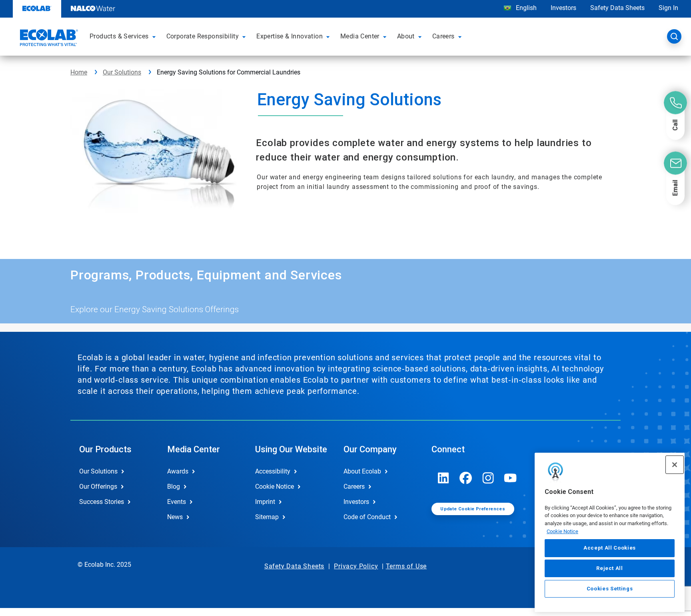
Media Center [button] (359, 36)
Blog (173, 486)
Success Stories (101, 502)
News (175, 517)
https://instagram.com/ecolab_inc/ (488, 478)
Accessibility (272, 471)
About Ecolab (362, 471)
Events (176, 502)
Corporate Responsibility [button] (202, 36)
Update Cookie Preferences (472, 509)
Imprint (265, 502)
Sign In (668, 8)
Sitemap (267, 517)
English (525, 8)
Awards (177, 471)
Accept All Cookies (609, 548)
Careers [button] (443, 36)
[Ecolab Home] (48, 38)
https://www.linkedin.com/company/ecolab (443, 478)
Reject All (609, 568)
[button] (155, 36)
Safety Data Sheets (617, 8)
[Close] (674, 465)
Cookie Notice (562, 531)
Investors (563, 8)
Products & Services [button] (119, 36)
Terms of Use (406, 566)
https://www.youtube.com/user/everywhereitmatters (511, 478)
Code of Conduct (367, 517)
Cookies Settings (610, 589)
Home (78, 72)
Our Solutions (122, 72)
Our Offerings (98, 486)
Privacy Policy (356, 566)
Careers (354, 486)
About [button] (406, 36)
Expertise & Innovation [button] (289, 36)
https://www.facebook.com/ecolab (466, 478)
